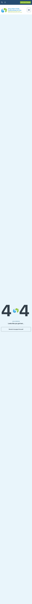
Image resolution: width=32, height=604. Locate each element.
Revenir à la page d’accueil (16, 329)
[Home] (11, 10)
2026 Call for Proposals (25, 2)
